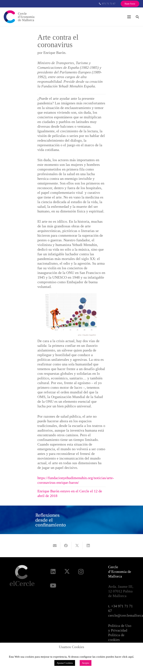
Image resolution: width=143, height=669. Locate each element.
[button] (129, 17)
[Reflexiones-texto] (51, 520)
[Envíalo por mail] (54, 545)
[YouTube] (53, 586)
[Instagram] (81, 572)
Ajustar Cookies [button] (65, 663)
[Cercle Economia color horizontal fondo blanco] (19, 16)
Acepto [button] (85, 663)
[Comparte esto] (66, 545)
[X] (67, 572)
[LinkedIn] (53, 572)
